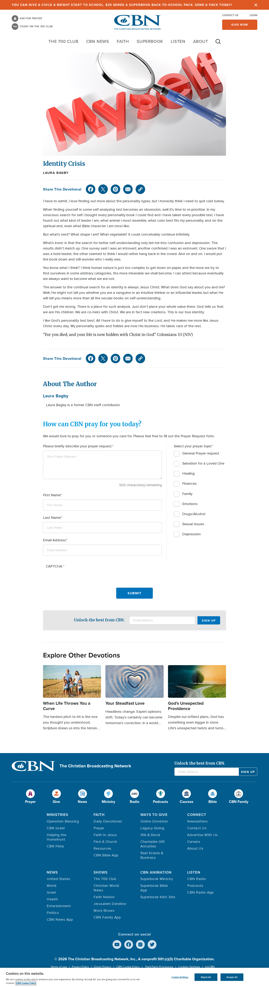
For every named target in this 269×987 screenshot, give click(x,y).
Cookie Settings (179, 977)
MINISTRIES (57, 814)
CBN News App (60, 919)
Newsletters (197, 821)
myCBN (209, 967)
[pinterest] (115, 189)
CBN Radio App (200, 892)
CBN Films (55, 846)
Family (187, 494)
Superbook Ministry (156, 879)
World (52, 886)
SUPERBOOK (150, 41)
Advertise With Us (202, 835)
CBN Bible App (106, 855)
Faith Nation (104, 897)
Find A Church (105, 842)
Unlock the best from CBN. (99, 620)
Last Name (52, 517)
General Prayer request (200, 453)
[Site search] (218, 43)
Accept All (232, 977)
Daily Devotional (108, 821)
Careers (193, 842)
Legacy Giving (152, 828)
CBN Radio (196, 879)
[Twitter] (103, 189)
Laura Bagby (56, 172)
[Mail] (128, 189)
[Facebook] (90, 189)
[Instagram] (140, 944)
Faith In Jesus (105, 835)
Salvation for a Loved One (203, 463)
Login (253, 15)
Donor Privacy (102, 967)
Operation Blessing (63, 821)
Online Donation (154, 821)
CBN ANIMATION (156, 872)
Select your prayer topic (193, 446)
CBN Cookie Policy (128, 967)
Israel (51, 892)
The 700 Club (63, 41)
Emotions (190, 504)
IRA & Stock (150, 835)
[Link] (140, 189)
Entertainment (59, 906)
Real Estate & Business (151, 855)
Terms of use (58, 967)
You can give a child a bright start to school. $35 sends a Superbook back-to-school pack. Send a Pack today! (122, 5)
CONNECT (196, 814)
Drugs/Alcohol (193, 514)
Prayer (99, 828)
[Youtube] (117, 944)
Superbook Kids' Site (157, 897)
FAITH (123, 41)
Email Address (54, 540)
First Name (52, 495)
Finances (189, 483)
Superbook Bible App (154, 888)
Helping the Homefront (56, 837)
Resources (102, 848)
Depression (191, 534)
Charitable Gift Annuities (152, 844)
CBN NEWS (97, 41)
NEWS (52, 872)
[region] (134, 977)
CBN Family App (107, 917)
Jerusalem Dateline (110, 904)
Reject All (206, 977)
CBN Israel (56, 828)
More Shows (104, 910)
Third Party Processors (159, 967)
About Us (195, 848)
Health (52, 899)
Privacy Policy (80, 967)
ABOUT (200, 41)
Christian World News (106, 888)
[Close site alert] (255, 5)
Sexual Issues (193, 524)
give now (239, 25)
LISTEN (178, 41)
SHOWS (101, 872)
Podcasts (195, 886)
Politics (53, 913)
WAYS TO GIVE (154, 814)
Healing (188, 473)
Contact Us (230, 15)
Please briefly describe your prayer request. (77, 446)
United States (58, 879)
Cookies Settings (189, 967)
